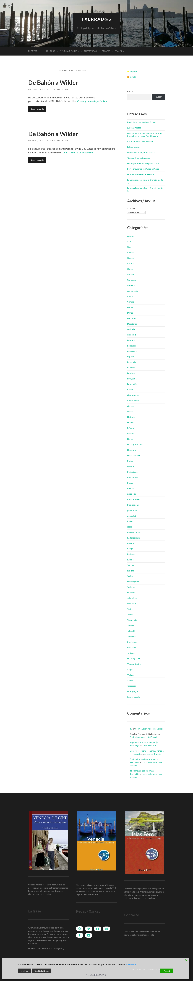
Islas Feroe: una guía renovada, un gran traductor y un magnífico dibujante (144, 134)
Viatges (130, 675)
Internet (131, 433)
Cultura (130, 301)
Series (130, 576)
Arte (129, 241)
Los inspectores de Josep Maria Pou (143, 163)
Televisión (131, 636)
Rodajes (130, 559)
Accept (167, 971)
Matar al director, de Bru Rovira (141, 152)
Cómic (130, 269)
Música (130, 466)
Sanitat (130, 570)
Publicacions (133, 504)
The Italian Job (149, 745)
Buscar (130, 91)
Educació (131, 340)
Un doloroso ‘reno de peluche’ (140, 174)
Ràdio (129, 521)
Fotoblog (131, 373)
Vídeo (130, 680)
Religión (131, 554)
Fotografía (132, 378)
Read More (131, 964)
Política (130, 488)
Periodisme (132, 472)
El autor (32, 51)
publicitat (131, 516)
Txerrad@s (96, 19)
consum (130, 274)
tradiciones (132, 642)
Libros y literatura (135, 444)
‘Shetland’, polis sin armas (138, 158)
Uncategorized (133, 658)
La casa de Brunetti (152, 754)
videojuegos (132, 691)
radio (129, 526)
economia (131, 334)
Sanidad (130, 565)
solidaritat (132, 603)
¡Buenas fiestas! (134, 127)
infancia (130, 428)
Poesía (130, 483)
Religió (130, 548)
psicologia (131, 493)
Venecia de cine (68, 51)
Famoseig (131, 362)
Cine (129, 247)
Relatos (106, 51)
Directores (132, 323)
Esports (130, 356)
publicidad (132, 510)
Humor (130, 422)
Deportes (131, 318)
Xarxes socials (133, 697)
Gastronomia (133, 395)
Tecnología (132, 620)
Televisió (131, 625)
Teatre (130, 609)
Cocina (130, 263)
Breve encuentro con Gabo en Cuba (143, 168)
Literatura (131, 450)
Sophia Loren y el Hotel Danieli (149, 728)
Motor (130, 461)
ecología (131, 329)
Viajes (118, 51)
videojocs (131, 685)
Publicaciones (133, 499)
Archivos (131, 208)
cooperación (132, 291)
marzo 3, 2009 (35, 89)
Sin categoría (133, 581)
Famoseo (131, 367)
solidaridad (132, 598)
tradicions (131, 647)
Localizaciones (133, 455)
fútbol (130, 389)
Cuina (130, 296)
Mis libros (50, 51)
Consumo (131, 280)
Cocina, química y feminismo (140, 141)
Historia (131, 417)
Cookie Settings (41, 971)
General (130, 406)
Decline (24, 971)
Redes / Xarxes (133, 532)
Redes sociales (133, 537)
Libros (130, 439)
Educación (132, 345)
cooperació (132, 285)
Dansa (130, 307)
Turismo (131, 653)
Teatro (130, 614)
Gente (130, 411)
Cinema (130, 252)
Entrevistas (90, 51)
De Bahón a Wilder (53, 82)
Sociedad (131, 587)
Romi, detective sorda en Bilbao (141, 122)
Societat (131, 592)
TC (47, 89)
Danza (130, 312)
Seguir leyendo (37, 109)
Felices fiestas (133, 147)
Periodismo (132, 477)
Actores (130, 236)
